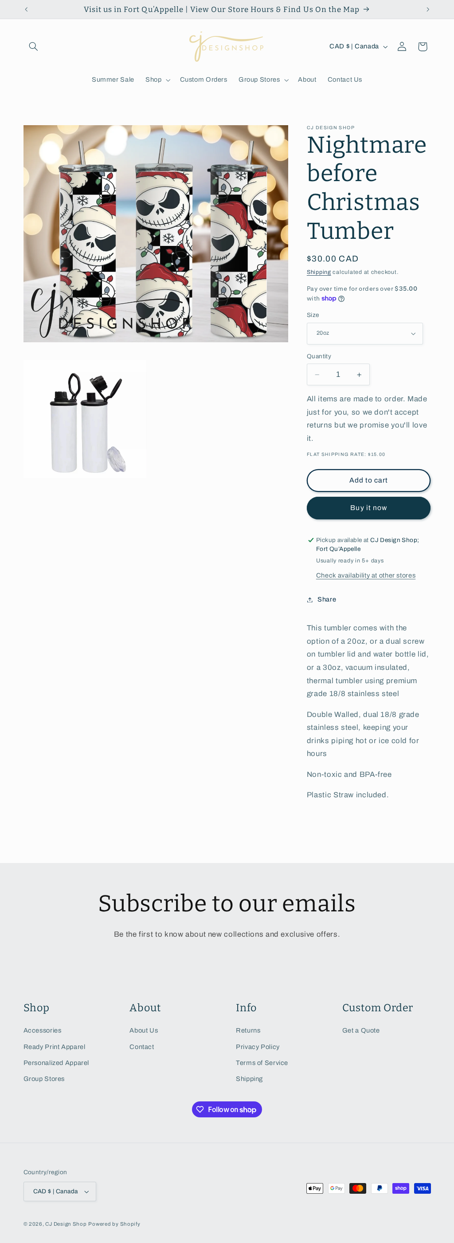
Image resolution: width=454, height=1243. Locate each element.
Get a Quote (361, 1030)
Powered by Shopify (114, 1224)
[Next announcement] (428, 9)
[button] (33, 46)
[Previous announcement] (26, 9)
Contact (141, 1046)
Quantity (319, 356)
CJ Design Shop (65, 1224)
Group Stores (44, 1078)
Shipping (319, 272)
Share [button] (326, 599)
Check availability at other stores (365, 575)
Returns (248, 1030)
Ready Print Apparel (54, 1046)
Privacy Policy (258, 1046)
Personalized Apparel (56, 1062)
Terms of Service (262, 1062)
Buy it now (368, 507)
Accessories (42, 1030)
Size (313, 315)
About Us (143, 1030)
